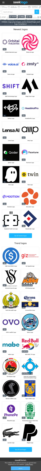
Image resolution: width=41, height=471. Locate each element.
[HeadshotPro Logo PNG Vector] (30, 108)
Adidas (22, 16)
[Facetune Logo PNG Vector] (30, 152)
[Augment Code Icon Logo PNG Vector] (11, 219)
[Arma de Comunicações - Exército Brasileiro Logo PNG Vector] (30, 366)
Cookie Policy (29, 464)
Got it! (20, 468)
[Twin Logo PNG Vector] (30, 175)
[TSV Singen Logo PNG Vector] (11, 366)
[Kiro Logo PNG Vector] (11, 175)
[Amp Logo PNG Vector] (30, 130)
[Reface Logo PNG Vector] (11, 108)
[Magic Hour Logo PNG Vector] (30, 86)
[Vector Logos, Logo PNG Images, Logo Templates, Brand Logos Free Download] (20, 2)
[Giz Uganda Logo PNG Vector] (30, 256)
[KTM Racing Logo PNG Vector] (30, 278)
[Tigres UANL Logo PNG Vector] (30, 388)
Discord (13, 16)
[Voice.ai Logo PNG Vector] (11, 64)
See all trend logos (20, 449)
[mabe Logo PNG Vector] (11, 344)
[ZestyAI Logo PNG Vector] (30, 64)
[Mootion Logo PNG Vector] (11, 197)
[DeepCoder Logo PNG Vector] (30, 219)
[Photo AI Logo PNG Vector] (30, 42)
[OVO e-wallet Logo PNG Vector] (11, 322)
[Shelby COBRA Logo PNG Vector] (11, 388)
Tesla (29, 16)
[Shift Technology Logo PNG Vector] (11, 86)
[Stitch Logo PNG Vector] (30, 322)
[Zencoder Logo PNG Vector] (30, 197)
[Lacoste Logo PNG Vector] (11, 433)
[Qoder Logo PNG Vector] (11, 152)
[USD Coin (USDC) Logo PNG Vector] (11, 256)
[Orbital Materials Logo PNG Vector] (11, 42)
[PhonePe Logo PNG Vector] (11, 411)
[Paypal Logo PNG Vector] (30, 433)
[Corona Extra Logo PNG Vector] (30, 300)
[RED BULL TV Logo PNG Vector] (30, 344)
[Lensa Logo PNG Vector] (11, 130)
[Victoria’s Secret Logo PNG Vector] (11, 278)
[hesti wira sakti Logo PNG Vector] (11, 300)
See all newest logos (20, 235)
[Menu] (3, 3)
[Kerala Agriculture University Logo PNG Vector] (30, 411)
